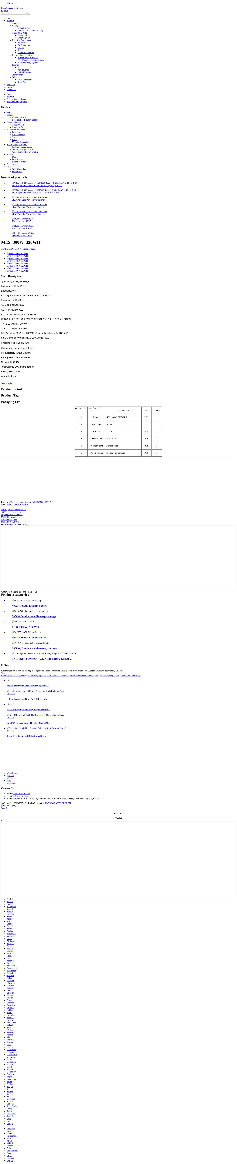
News (9, 87)
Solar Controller (24, 80)
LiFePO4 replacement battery (13, 675)
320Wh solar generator (11, 512)
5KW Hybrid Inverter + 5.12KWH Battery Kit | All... (42, 658)
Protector (21, 43)
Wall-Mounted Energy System (31, 60)
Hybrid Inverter (24, 72)
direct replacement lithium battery (84, 675)
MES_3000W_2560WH (25, 627)
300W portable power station (13, 509)
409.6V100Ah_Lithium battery (29, 605)
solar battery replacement (38, 675)
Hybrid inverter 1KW (21, 221)
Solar (14, 77)
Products (10, 20)
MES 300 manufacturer (11, 517)
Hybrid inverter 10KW (22, 228)
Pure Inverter (23, 70)
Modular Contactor (26, 52)
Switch (21, 47)
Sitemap (4, 673)
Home (9, 18)
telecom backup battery (110, 675)
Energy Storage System (22, 55)
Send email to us (8, 383)
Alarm (15, 23)
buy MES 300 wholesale (11, 514)
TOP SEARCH (64, 803)
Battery (15, 25)
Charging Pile (23, 35)
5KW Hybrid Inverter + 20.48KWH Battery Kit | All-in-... (37, 185)
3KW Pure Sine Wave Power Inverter (28, 207)
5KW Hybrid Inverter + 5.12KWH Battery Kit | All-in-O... (37, 193)
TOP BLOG (50, 803)
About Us (11, 84)
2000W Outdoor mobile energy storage (34, 616)
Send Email (6, 808)
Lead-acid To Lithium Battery (30, 30)
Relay (20, 50)
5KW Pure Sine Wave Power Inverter (28, 200)
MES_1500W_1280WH (17, 504)
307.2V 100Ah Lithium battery (29, 637)
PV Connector (24, 45)
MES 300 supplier (9, 519)
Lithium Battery (24, 28)
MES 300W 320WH (10, 522)
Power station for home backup (14, 524)
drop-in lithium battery (130, 675)
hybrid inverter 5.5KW (22, 235)
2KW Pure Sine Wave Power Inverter (28, 214)
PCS (20, 67)
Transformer (17, 75)
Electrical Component (21, 40)
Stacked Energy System (28, 57)
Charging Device (19, 33)
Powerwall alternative (59, 675)
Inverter (15, 65)
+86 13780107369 (21, 793)
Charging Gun (24, 38)
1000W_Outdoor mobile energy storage (34, 648)
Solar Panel (22, 82)
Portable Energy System (28, 62)
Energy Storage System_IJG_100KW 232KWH (31, 502)
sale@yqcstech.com (21, 796)
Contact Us (11, 89)
